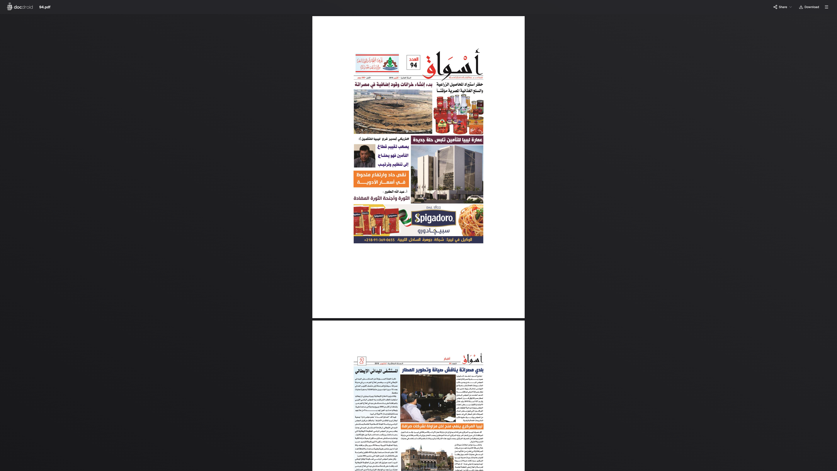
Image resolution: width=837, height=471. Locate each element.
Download (812, 7)
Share (783, 7)
